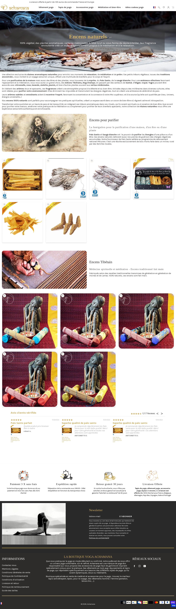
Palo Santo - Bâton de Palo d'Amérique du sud (15, 440)
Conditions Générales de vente (16, 572)
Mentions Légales (10, 569)
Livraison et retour (10, 583)
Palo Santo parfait (21, 422)
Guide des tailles (10, 590)
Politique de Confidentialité (15, 576)
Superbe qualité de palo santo (79, 422)
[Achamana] (15, 7)
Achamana (91, 604)
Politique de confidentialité (99, 538)
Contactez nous (9, 565)
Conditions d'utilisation (13, 579)
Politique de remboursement (15, 587)
